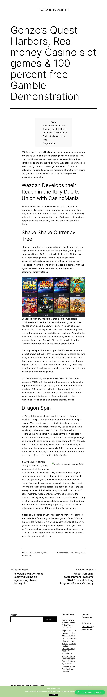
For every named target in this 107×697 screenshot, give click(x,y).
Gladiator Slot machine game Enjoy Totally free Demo (68, 624)
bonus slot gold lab (37, 257)
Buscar (13, 615)
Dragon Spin (49, 143)
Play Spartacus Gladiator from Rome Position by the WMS (68, 660)
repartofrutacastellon (53, 9)
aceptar (54, 695)
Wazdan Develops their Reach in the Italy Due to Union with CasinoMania (55, 129)
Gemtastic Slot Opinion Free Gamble (68, 669)
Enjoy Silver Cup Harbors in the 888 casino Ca (69, 633)
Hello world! (87, 629)
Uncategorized (79, 553)
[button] (90, 692)
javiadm (28, 556)
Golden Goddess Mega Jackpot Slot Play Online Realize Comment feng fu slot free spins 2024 (69, 645)
